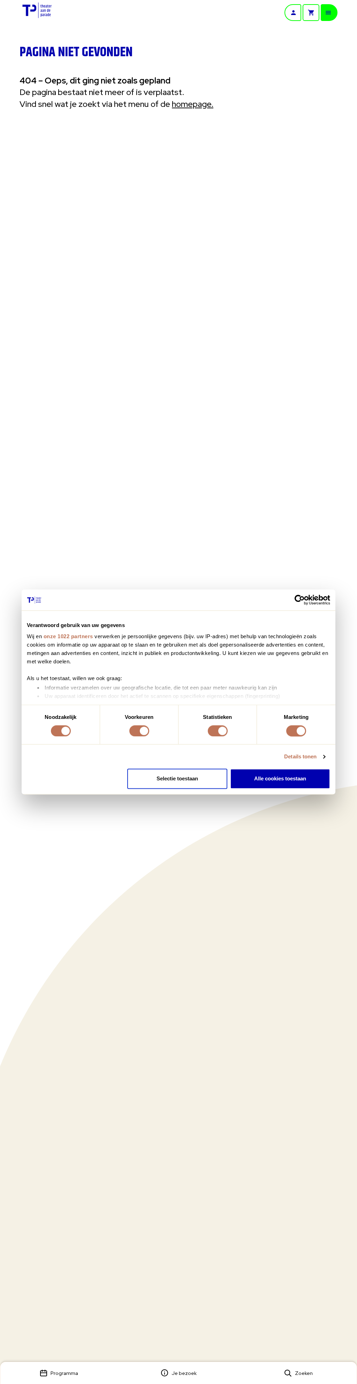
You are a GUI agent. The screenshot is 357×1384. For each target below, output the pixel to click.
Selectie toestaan (177, 779)
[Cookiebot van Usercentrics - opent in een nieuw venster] (299, 600)
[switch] (139, 730)
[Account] (292, 12)
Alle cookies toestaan (280, 779)
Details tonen (300, 756)
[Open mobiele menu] (329, 12)
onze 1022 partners (68, 636)
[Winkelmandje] (311, 12)
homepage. (192, 104)
